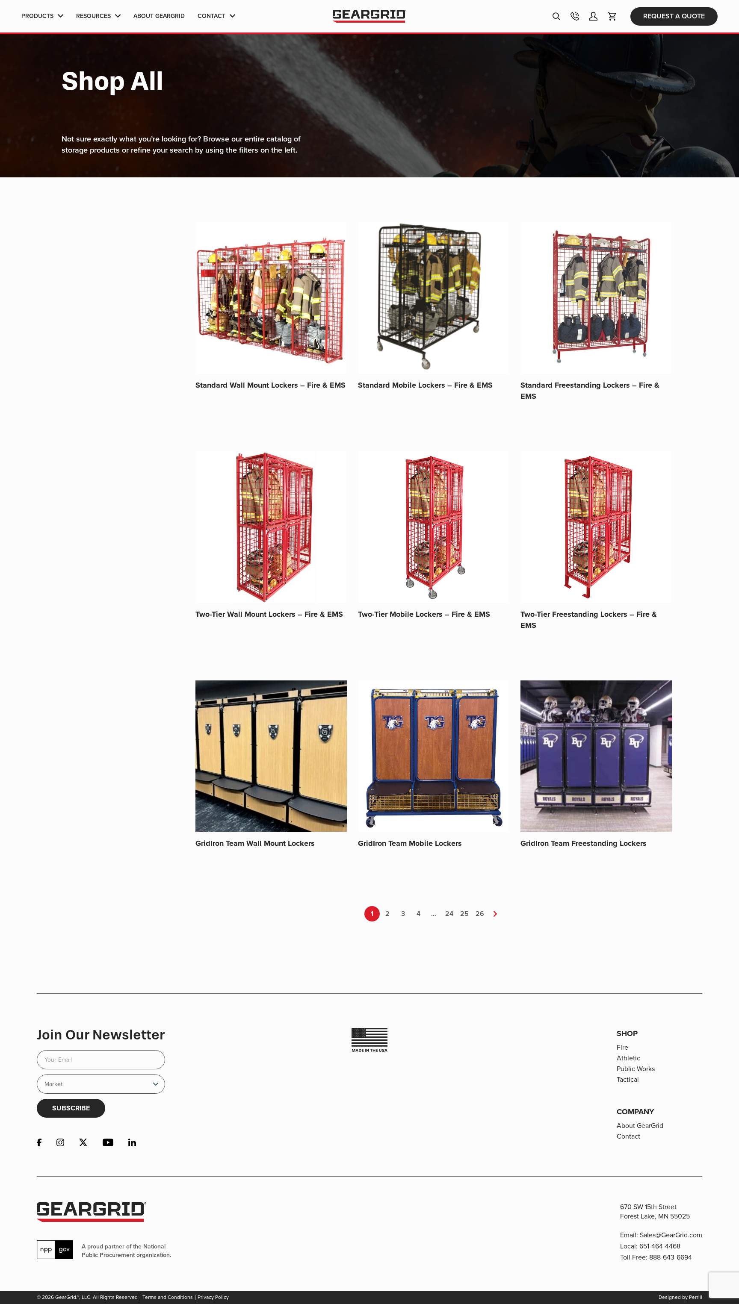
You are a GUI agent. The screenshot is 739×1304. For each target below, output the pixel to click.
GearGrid (369, 16)
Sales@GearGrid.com (671, 1235)
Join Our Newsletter (101, 1035)
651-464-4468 (659, 1246)
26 (480, 913)
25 (464, 913)
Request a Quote (674, 16)
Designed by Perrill (680, 1297)
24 (449, 913)
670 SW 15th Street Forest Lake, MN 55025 (655, 1211)
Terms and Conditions (167, 1297)
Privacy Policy (213, 1297)
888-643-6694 (670, 1257)
